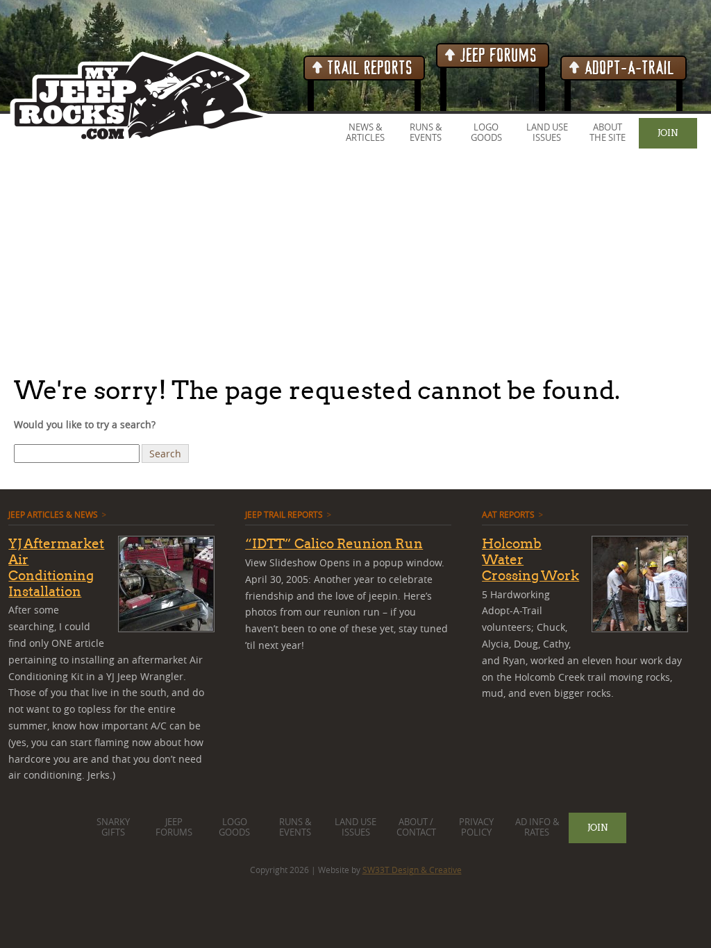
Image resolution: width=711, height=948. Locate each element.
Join (668, 132)
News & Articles (365, 132)
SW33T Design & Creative (412, 869)
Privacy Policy (476, 827)
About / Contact (416, 827)
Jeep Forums (496, 56)
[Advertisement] (355, 263)
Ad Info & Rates (537, 827)
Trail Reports (368, 68)
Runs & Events (426, 132)
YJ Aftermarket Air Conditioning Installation (56, 567)
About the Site (607, 132)
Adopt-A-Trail (627, 68)
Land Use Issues (547, 132)
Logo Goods (486, 132)
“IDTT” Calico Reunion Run (334, 543)
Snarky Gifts (113, 827)
